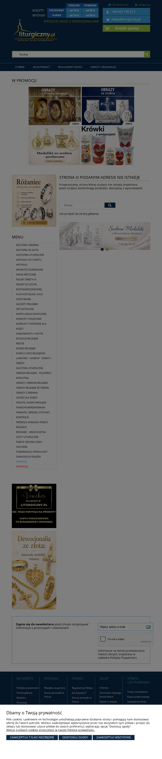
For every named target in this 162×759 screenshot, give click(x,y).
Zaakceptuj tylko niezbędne (32, 737)
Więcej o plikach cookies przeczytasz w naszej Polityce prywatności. (50, 730)
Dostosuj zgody (75, 737)
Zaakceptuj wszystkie (113, 737)
